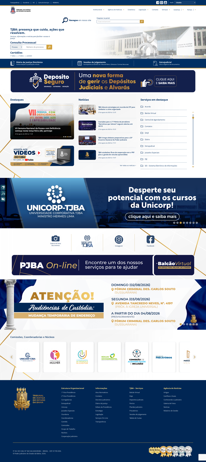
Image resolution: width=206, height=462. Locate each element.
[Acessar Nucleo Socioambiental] (109, 357)
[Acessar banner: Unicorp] (103, 203)
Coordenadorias (67, 418)
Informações (101, 388)
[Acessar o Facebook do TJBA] (157, 2)
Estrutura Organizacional (72, 388)
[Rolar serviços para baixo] (193, 166)
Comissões (65, 425)
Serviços (165, 10)
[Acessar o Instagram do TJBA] (161, 2)
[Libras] (3, 187)
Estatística (131, 10)
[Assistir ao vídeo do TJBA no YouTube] (42, 156)
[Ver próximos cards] (194, 357)
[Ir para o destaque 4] (69, 136)
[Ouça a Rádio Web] (87, 242)
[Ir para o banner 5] (187, 223)
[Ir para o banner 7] (194, 223)
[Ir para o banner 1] (174, 223)
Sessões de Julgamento (138, 414)
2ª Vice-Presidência (68, 396)
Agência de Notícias (115, 10)
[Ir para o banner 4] (184, 223)
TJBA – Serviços (136, 388)
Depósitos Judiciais (136, 400)
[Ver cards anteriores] (12, 357)
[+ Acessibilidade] (3, 199)
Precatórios (134, 411)
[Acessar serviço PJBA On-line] (103, 265)
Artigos (166, 392)
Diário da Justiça (101, 403)
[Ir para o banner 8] (197, 223)
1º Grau (13, 56)
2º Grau (21, 56)
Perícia (132, 403)
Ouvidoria (26, 2)
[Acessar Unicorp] (27, 357)
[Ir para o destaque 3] (67, 136)
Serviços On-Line (101, 418)
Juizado (29, 56)
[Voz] (3, 193)
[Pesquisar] (142, 21)
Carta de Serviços (43, 2)
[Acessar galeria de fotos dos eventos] (55, 242)
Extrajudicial (65, 403)
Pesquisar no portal (103, 18)
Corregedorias (66, 400)
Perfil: (171, 2)
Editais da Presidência (103, 407)
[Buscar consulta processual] (49, 47)
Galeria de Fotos (170, 403)
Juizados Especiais (68, 411)
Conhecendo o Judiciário (173, 400)
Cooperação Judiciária (69, 436)
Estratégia (99, 411)
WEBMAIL (56, 2)
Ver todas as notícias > (128, 165)
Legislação (142, 10)
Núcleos (64, 433)
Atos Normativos (101, 392)
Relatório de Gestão (171, 411)
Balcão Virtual (135, 392)
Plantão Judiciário (136, 407)
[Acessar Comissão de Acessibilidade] (136, 357)
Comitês (64, 422)
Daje (131, 396)
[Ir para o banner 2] (177, 223)
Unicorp (64, 407)
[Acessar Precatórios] (164, 357)
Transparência (14, 2)
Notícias (167, 407)
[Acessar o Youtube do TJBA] (165, 2)
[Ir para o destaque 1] (63, 136)
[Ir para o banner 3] (181, 223)
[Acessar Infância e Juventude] (82, 357)
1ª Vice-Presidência (68, 392)
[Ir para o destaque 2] (65, 136)
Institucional (97, 10)
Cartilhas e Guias (170, 396)
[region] (164, 136)
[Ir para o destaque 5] (70, 136)
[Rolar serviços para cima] (193, 112)
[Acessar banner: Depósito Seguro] (103, 81)
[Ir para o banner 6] (190, 223)
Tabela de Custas (136, 418)
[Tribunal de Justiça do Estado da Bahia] (20, 10)
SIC (34, 2)
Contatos (155, 10)
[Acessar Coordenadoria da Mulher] (55, 357)
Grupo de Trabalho (68, 429)
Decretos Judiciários (102, 400)
